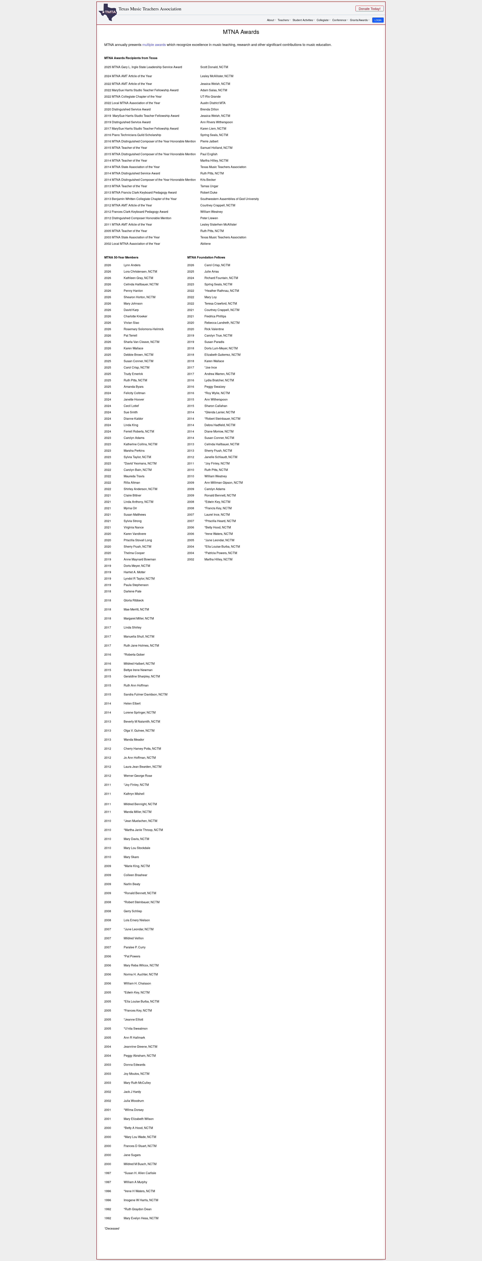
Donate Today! (370, 8)
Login (377, 20)
